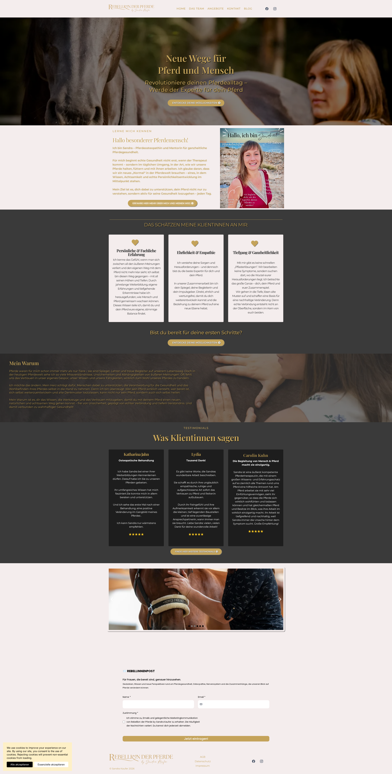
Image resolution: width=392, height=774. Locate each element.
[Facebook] (267, 9)
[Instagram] (275, 9)
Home (181, 8)
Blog (248, 8)
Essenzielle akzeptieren (51, 764)
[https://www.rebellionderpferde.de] (131, 9)
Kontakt (234, 8)
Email (201, 697)
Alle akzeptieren (19, 764)
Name (127, 697)
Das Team (196, 8)
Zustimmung (130, 712)
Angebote (215, 8)
